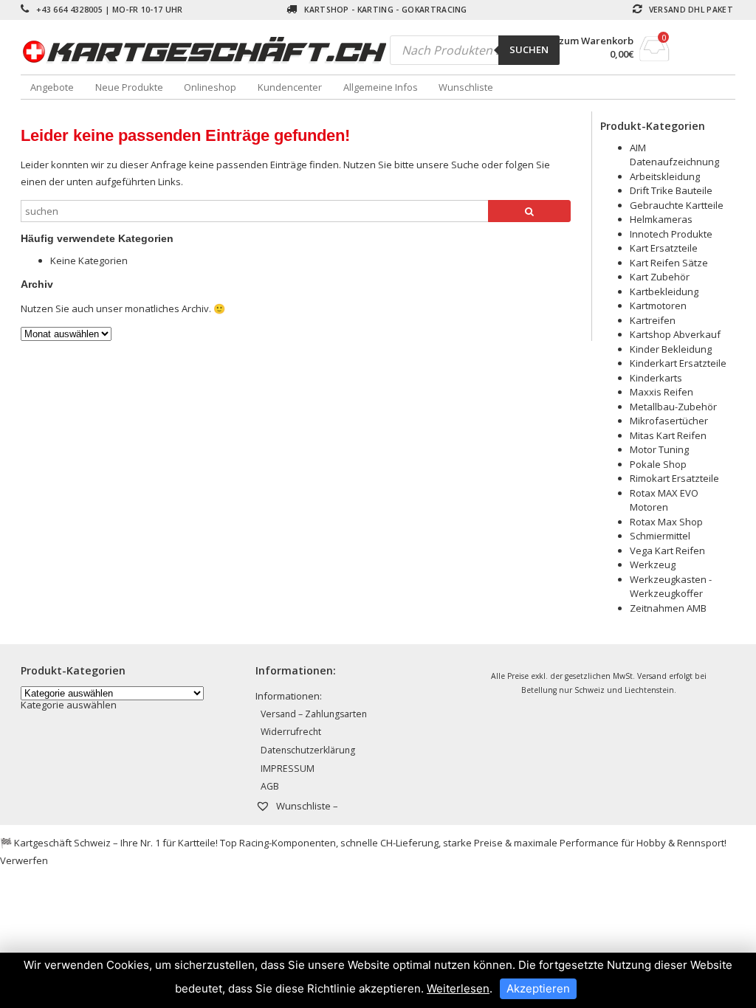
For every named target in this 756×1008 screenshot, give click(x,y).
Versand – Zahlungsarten (314, 714)
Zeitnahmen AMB (668, 608)
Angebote (52, 87)
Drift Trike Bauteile (671, 190)
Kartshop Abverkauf (675, 334)
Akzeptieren (538, 988)
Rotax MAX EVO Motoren (664, 500)
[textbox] (69, 704)
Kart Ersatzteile (664, 248)
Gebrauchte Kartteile (677, 205)
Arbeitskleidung (665, 176)
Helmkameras (661, 219)
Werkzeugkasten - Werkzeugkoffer (671, 587)
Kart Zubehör (660, 276)
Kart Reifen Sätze (669, 262)
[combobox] (69, 704)
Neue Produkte (129, 87)
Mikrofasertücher (669, 420)
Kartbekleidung (664, 291)
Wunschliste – (306, 805)
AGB (270, 786)
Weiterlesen (458, 988)
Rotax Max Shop (666, 521)
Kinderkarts (656, 377)
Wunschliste (466, 87)
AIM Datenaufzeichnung (674, 155)
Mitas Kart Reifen (668, 435)
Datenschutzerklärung (308, 750)
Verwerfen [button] (24, 860)
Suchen (529, 49)
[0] (654, 56)
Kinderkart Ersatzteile (678, 363)
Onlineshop (210, 87)
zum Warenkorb (596, 41)
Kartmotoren (658, 305)
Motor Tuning (659, 449)
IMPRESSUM (288, 768)
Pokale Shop (658, 464)
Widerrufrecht (291, 731)
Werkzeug (653, 564)
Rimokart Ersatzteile (674, 478)
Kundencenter (290, 87)
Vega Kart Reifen (667, 550)
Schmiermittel (660, 535)
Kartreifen (653, 320)
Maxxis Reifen (661, 391)
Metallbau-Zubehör (673, 406)
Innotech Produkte (671, 234)
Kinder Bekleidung (671, 349)
